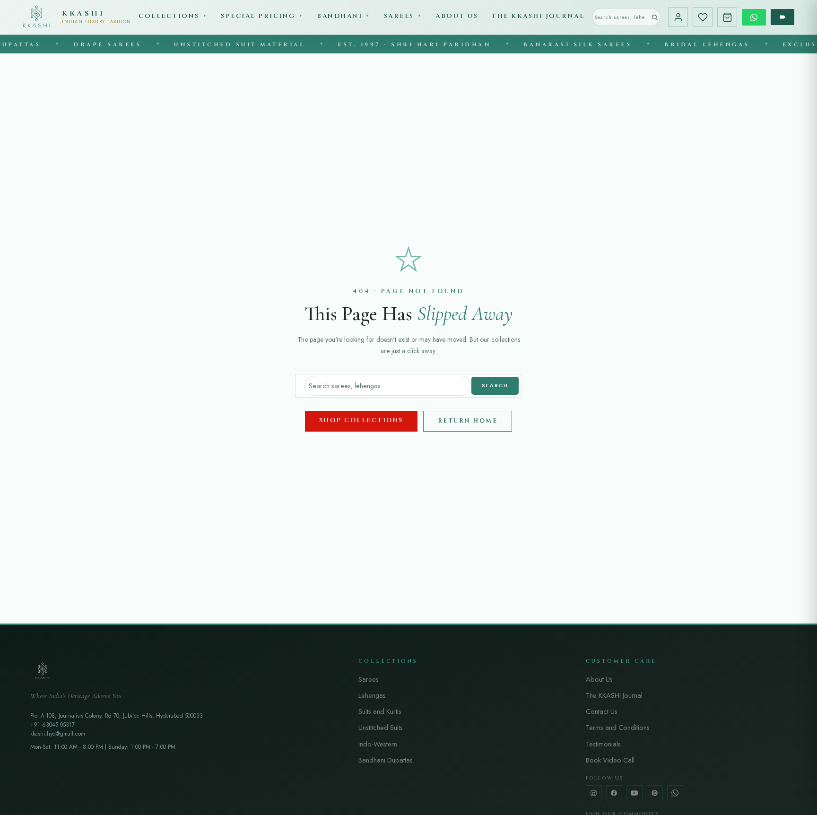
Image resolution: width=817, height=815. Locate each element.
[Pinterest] (655, 793)
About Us (456, 16)
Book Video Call (610, 760)
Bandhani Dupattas (385, 760)
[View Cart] (727, 17)
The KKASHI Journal (537, 16)
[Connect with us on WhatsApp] (754, 17)
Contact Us (601, 711)
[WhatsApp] (675, 793)
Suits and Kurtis (379, 711)
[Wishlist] (703, 17)
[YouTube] (634, 793)
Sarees (403, 16)
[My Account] (678, 17)
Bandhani (344, 16)
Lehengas (372, 695)
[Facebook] (614, 793)
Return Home (468, 421)
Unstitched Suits (380, 727)
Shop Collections (361, 420)
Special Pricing (262, 16)
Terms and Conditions (618, 727)
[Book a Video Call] (782, 17)
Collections (173, 16)
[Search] (654, 17)
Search (495, 385)
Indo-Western (377, 744)
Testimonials (603, 744)
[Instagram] (594, 793)
